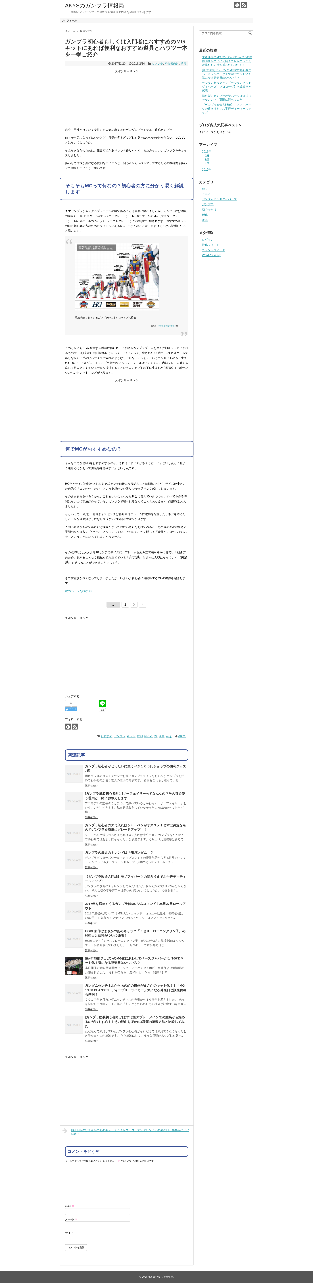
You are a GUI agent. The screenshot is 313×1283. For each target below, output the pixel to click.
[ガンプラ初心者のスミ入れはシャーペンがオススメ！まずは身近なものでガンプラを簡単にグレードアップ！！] (74, 833)
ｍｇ (169, 736)
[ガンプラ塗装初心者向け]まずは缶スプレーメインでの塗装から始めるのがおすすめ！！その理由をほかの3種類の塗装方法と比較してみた (135, 1021)
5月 (207, 155)
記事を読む (91, 785)
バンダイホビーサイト (167, 326)
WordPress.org (211, 255)
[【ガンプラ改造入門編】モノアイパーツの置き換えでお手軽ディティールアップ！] (74, 884)
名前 (69, 1206)
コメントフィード (213, 250)
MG (204, 189)
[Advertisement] (126, 99)
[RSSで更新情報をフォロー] (244, 5)
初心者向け (171, 63)
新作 (205, 214)
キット (131, 736)
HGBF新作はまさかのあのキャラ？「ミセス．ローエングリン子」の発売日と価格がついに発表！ (130, 1132)
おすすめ (106, 736)
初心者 (148, 736)
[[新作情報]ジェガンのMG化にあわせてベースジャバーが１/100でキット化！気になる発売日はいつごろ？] (74, 966)
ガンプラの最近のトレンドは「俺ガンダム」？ (119, 852)
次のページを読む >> (78, 591)
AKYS (182, 736)
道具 (183, 63)
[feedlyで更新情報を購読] (237, 5)
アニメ (206, 193)
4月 (207, 159)
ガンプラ (157, 63)
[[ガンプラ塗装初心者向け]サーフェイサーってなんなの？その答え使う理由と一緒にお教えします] (74, 801)
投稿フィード (210, 244)
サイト (69, 1232)
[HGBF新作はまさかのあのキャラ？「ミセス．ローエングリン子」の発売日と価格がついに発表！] (74, 938)
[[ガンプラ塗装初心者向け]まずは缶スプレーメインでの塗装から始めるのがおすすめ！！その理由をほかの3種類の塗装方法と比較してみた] (74, 1025)
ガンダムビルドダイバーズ (219, 199)
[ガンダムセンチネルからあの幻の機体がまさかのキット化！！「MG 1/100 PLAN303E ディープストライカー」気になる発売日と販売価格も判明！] (74, 993)
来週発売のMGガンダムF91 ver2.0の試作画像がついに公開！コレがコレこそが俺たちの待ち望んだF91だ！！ (227, 61)
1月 (207, 162)
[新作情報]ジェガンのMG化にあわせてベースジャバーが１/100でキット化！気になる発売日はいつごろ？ (226, 74)
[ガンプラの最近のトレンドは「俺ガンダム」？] (74, 860)
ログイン (208, 239)
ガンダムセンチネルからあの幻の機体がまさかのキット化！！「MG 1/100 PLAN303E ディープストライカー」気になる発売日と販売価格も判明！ (135, 990)
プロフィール (69, 20)
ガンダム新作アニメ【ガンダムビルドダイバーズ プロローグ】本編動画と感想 (226, 86)
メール (71, 1219)
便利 (140, 736)
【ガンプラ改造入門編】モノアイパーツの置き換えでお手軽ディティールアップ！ (226, 108)
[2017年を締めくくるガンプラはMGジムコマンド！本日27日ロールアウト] (74, 911)
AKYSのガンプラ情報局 (94, 6)
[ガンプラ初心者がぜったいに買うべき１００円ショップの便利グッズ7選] (74, 774)
